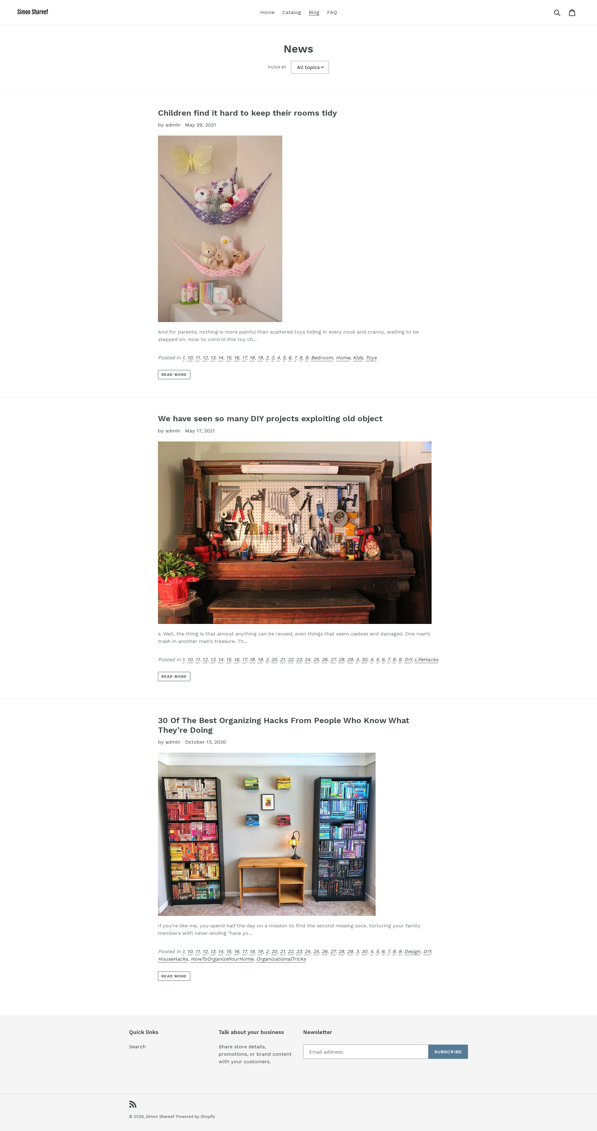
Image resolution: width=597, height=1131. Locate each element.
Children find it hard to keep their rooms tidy (247, 113)
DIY (408, 659)
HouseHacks (173, 959)
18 (252, 358)
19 (260, 358)
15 (228, 358)
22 (290, 659)
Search (137, 1047)
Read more (174, 374)
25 (316, 659)
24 (307, 659)
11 (197, 358)
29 (350, 659)
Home (343, 358)
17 (244, 358)
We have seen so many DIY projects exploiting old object (270, 418)
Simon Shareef (160, 1116)
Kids (358, 358)
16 (236, 358)
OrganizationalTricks (281, 959)
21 (282, 659)
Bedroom (322, 358)
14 (220, 358)
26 (324, 659)
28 (341, 659)
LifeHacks (426, 659)
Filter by (277, 67)
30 (364, 659)
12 (204, 358)
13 (212, 358)
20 (274, 659)
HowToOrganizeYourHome (222, 959)
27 (333, 659)
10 (189, 358)
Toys (371, 358)
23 (299, 659)
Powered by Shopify (195, 1116)
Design (412, 951)
